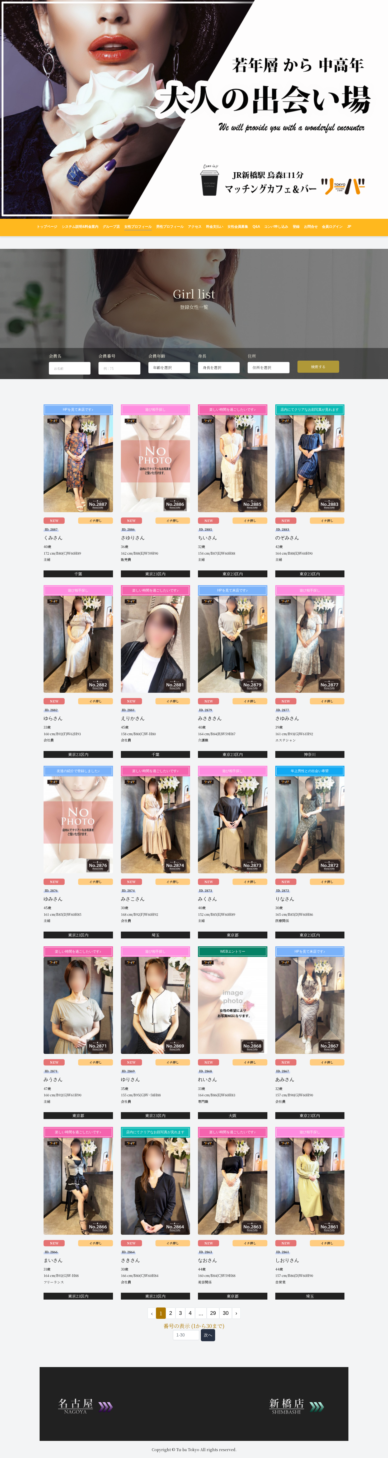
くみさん (53, 537)
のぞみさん (287, 537)
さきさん (130, 1260)
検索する (318, 366)
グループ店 (111, 227)
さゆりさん (133, 537)
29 (213, 1313)
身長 (202, 356)
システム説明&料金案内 (80, 227)
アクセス (195, 227)
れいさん (207, 1079)
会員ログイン (332, 227)
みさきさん (210, 718)
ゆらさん (53, 718)
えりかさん (133, 718)
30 (226, 1313)
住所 (252, 356)
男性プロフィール (170, 227)
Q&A (256, 227)
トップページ (47, 227)
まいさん (53, 1260)
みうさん (53, 1079)
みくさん (207, 899)
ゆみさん (53, 899)
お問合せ (311, 227)
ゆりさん (130, 1079)
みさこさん (133, 899)
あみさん (284, 1079)
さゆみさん (287, 718)
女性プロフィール (138, 227)
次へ (208, 1335)
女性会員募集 (238, 227)
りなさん (284, 899)
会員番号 (106, 356)
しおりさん (287, 1260)
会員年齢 (156, 356)
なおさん (207, 1260)
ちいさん (207, 537)
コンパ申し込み (276, 227)
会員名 (55, 356)
